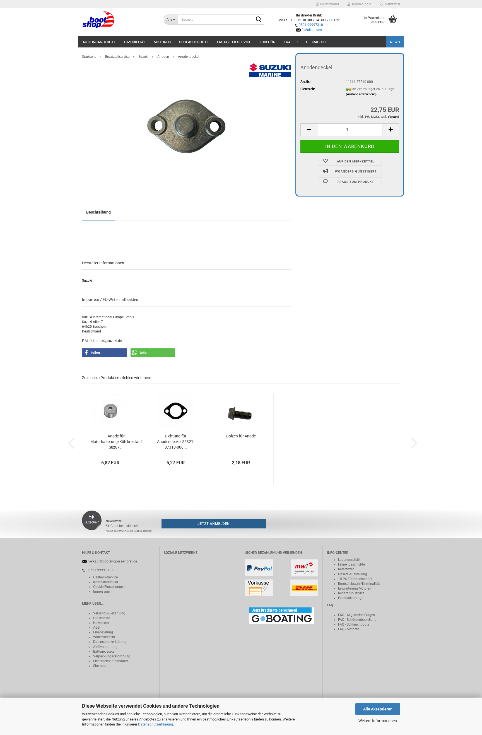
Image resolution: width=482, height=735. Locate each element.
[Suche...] (259, 20)
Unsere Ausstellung (352, 574)
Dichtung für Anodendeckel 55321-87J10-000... (175, 441)
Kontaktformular (105, 582)
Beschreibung (98, 212)
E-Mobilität (134, 42)
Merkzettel (391, 4)
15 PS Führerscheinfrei (355, 579)
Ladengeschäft (349, 560)
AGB (96, 627)
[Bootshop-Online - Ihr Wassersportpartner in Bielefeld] (118, 19)
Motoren (162, 42)
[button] (327, 4)
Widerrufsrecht (104, 637)
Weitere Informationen (377, 721)
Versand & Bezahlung (109, 613)
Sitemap (99, 666)
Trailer (291, 42)
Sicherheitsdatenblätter (110, 661)
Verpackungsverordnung (111, 656)
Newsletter (101, 623)
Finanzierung (103, 632)
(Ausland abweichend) (361, 94)
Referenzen (346, 569)
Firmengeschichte (351, 564)
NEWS (395, 42)
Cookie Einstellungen (109, 587)
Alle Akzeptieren (377, 709)
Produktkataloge (350, 598)
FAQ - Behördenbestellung (357, 620)
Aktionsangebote (99, 42)
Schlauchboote (194, 42)
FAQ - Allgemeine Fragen (356, 615)
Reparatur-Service (351, 593)
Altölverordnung (105, 647)
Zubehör (267, 42)
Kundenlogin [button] (360, 4)
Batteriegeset (103, 651)
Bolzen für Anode (241, 436)
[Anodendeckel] (186, 126)
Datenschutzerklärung (155, 724)
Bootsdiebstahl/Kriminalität (359, 584)
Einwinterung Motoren (354, 588)
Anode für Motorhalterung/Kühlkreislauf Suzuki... (116, 441)
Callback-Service (105, 577)
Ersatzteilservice (234, 42)
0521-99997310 (311, 25)
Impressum (101, 591)
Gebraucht (316, 42)
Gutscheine (101, 618)
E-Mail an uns (312, 30)
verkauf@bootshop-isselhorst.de (112, 561)
